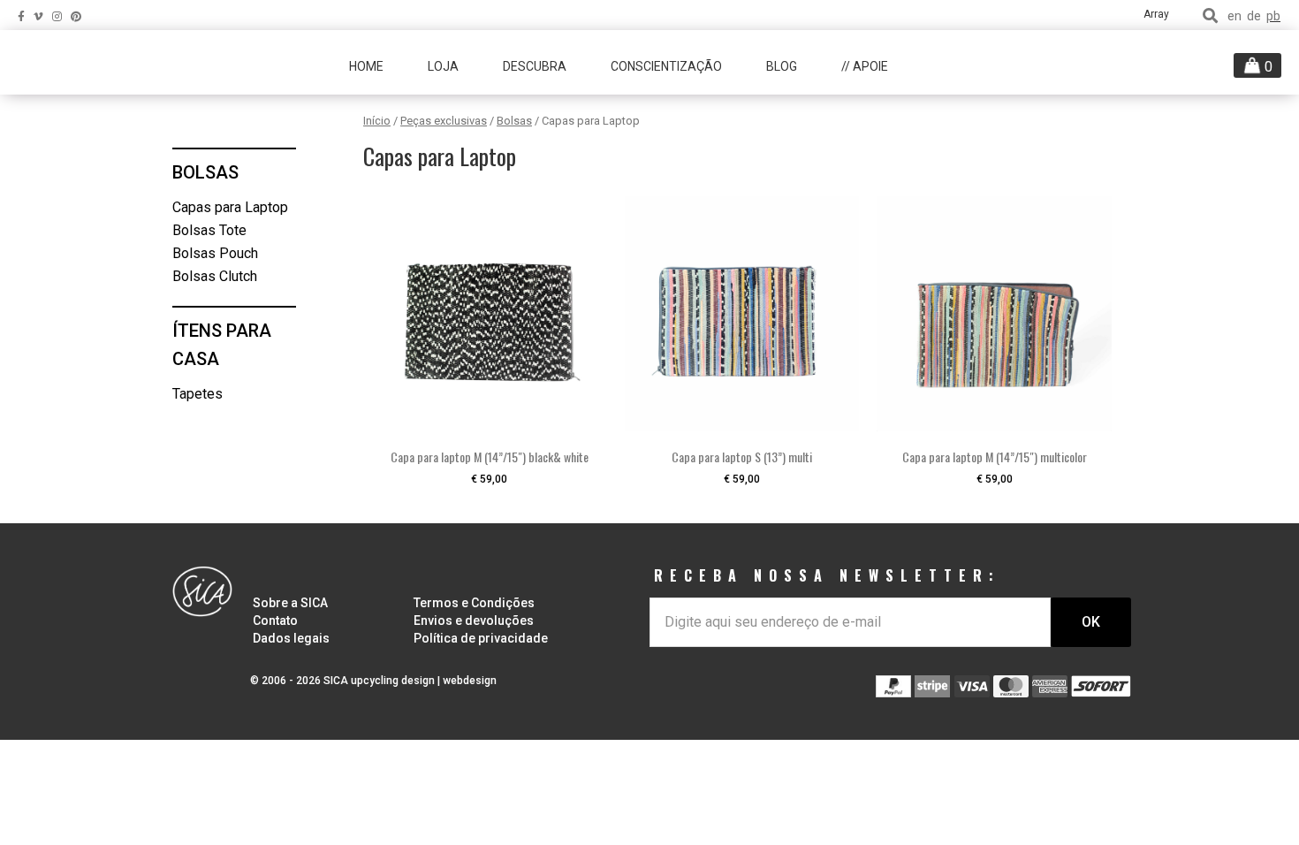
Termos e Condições (474, 603)
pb (1273, 16)
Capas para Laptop (230, 207)
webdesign (470, 680)
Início (377, 120)
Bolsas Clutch (214, 276)
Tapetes (197, 393)
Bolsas (514, 120)
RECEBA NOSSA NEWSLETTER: (827, 575)
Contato (275, 620)
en (1234, 16)
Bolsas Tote (209, 230)
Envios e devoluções (474, 620)
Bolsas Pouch (215, 253)
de (1254, 16)
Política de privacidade (481, 638)
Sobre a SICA (290, 603)
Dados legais (291, 638)
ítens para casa (221, 345)
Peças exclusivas (443, 120)
